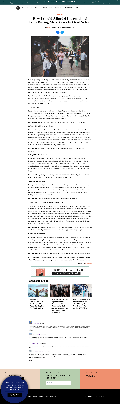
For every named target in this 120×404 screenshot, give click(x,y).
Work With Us (69, 8)
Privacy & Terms (37, 397)
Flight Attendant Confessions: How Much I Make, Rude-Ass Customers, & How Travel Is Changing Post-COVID (60, 307)
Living (31, 299)
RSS (29, 397)
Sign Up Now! (14, 395)
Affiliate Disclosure (50, 397)
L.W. (48, 28)
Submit (73, 383)
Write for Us (92, 376)
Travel (60, 15)
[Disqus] (60, 340)
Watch (45, 8)
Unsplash (88, 264)
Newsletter (38, 8)
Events (32, 8)
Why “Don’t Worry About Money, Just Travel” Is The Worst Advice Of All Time (80, 305)
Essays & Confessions (58, 299)
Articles (77, 8)
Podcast (51, 8)
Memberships (59, 8)
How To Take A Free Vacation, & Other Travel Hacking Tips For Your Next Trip (37, 305)
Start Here (25, 8)
